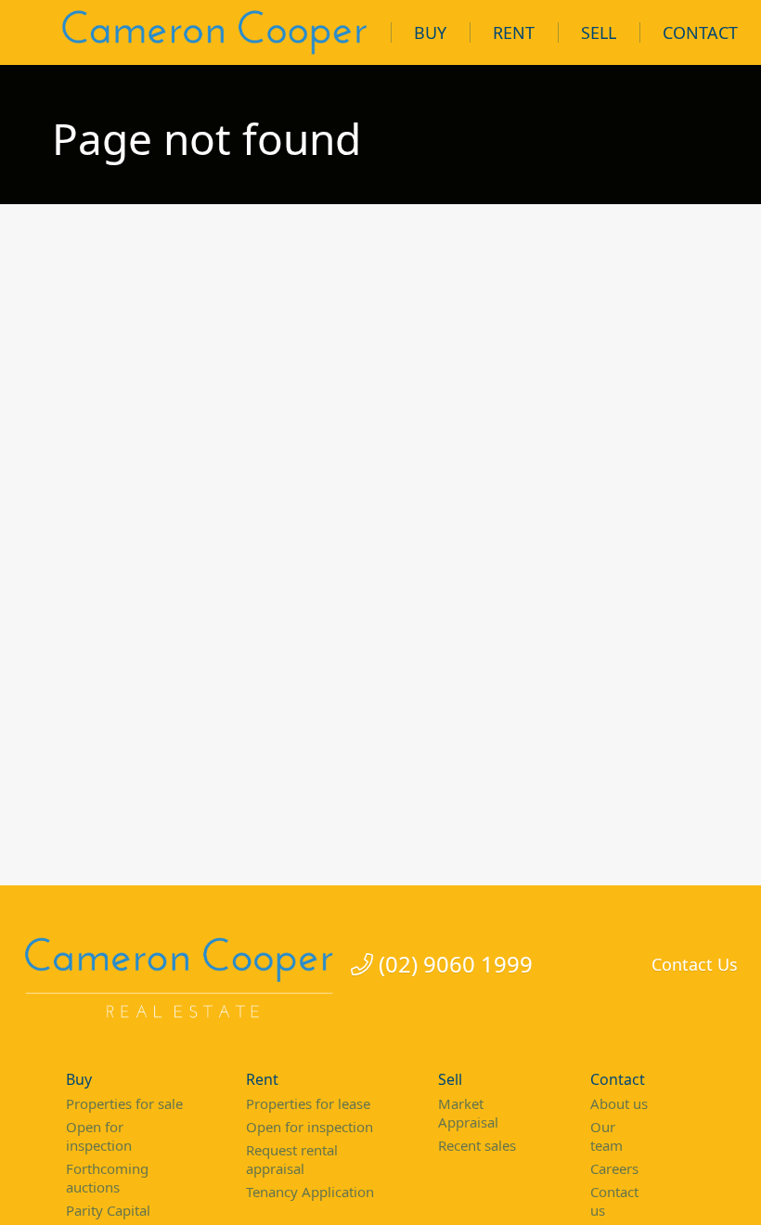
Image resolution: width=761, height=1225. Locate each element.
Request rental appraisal (292, 1159)
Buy (430, 32)
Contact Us (694, 964)
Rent (514, 32)
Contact (700, 32)
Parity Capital (108, 1210)
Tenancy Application (310, 1191)
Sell (598, 32)
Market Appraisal (468, 1112)
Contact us (614, 1200)
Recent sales (477, 1145)
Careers (614, 1168)
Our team (606, 1135)
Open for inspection (99, 1135)
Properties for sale (124, 1103)
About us (619, 1103)
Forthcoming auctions (107, 1177)
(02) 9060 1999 (453, 964)
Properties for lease (308, 1103)
